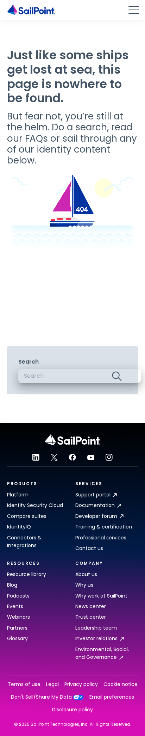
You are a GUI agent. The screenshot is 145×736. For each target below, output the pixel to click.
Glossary (17, 638)
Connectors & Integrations (24, 541)
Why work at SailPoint (101, 595)
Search (28, 362)
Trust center (90, 616)
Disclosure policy (72, 709)
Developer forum (96, 516)
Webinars (18, 616)
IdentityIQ (19, 526)
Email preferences (111, 697)
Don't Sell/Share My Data (41, 697)
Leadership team (96, 627)
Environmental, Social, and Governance (102, 653)
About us (86, 574)
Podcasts (18, 595)
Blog (12, 584)
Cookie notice (120, 684)
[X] (54, 457)
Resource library (26, 574)
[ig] (109, 457)
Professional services (100, 537)
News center (90, 606)
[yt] (90, 457)
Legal (52, 684)
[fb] (72, 457)
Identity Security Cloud (35, 505)
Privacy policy (81, 684)
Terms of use (24, 684)
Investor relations (96, 638)
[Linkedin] (35, 457)
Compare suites (26, 516)
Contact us (89, 548)
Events (15, 606)
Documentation (95, 505)
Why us (84, 584)
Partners (17, 627)
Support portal (93, 494)
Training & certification (103, 526)
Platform (18, 494)
